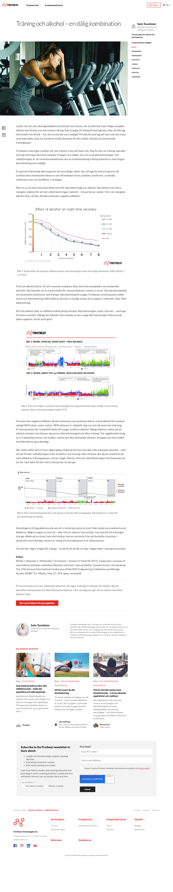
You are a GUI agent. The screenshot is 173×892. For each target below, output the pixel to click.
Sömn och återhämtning (70, 681)
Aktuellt (138, 819)
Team (109, 825)
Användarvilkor (58, 829)
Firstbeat (26, 725)
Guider (135, 64)
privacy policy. (144, 768)
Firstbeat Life (32, 5)
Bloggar (138, 825)
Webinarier (137, 55)
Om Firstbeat (57, 819)
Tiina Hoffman (65, 722)
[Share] (4, 135)
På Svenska (155, 810)
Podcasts (136, 60)
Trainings (136, 77)
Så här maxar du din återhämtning (65, 691)
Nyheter (135, 72)
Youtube (35, 846)
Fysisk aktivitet (139, 34)
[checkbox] (47, 786)
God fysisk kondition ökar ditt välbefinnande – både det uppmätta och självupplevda (31, 688)
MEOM (105, 855)
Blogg (23, 810)
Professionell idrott (54, 5)
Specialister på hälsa (88, 825)
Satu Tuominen (146, 24)
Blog (134, 47)
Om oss (54, 825)
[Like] (4, 128)
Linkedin (28, 846)
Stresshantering (61, 685)
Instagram (22, 846)
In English (136, 810)
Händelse (136, 68)
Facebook (15, 846)
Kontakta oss (85, 840)
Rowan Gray (105, 724)
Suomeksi (146, 810)
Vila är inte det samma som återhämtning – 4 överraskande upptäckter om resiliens (109, 692)
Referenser (136, 51)
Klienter (110, 829)
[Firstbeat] (10, 5)
